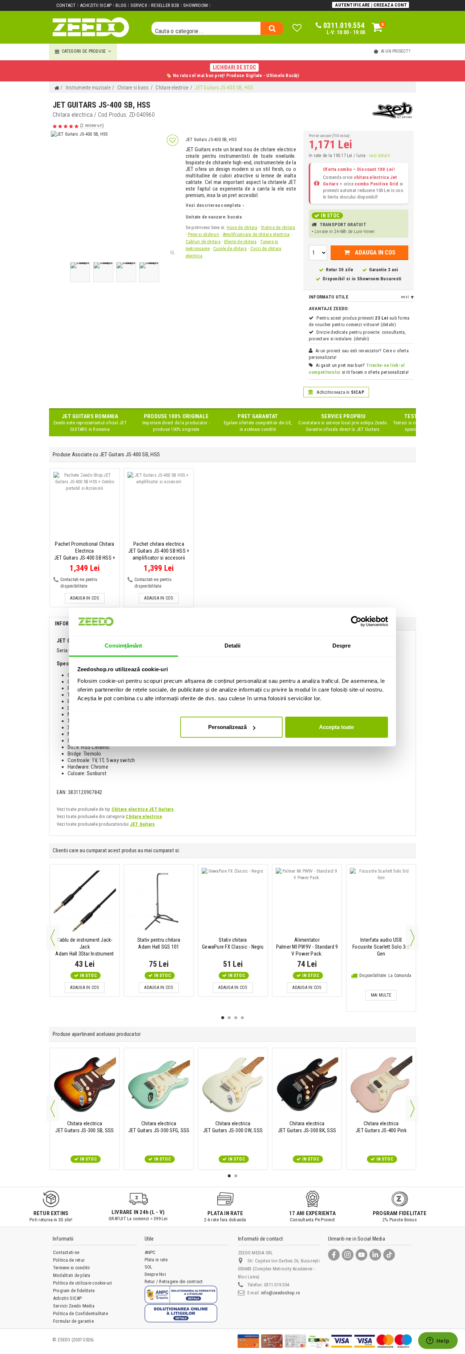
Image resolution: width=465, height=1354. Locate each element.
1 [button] (222, 1017)
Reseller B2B (165, 5)
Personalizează (227, 727)
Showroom (195, 5)
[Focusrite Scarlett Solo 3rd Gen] (381, 901)
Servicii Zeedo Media (73, 1306)
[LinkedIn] (375, 1255)
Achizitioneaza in (339, 392)
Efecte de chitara (240, 241)
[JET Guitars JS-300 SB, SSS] (84, 1084)
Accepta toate (336, 727)
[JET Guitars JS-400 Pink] (381, 1084)
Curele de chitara (230, 248)
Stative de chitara (278, 227)
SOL (149, 1267)
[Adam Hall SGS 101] (159, 901)
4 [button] (242, 1017)
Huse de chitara (242, 227)
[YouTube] (361, 1255)
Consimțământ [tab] (123, 645)
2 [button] (229, 1017)
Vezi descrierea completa (215, 205)
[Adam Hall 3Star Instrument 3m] (84, 901)
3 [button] (235, 1017)
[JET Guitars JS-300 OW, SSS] (233, 1084)
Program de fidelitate (73, 1290)
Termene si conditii (71, 1267)
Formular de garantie (73, 1321)
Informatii (68, 623)
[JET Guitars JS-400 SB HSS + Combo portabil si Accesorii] (84, 505)
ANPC (150, 1252)
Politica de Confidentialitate (80, 1313)
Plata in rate (156, 1259)
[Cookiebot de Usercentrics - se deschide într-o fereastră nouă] (356, 621)
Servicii (138, 5)
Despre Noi (155, 1274)
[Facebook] (334, 1255)
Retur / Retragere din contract (174, 1281)
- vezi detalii (378, 155)
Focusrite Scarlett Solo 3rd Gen (380, 947)
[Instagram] (347, 1255)
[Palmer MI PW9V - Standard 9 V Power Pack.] (307, 901)
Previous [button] (52, 937)
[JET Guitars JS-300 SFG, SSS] (159, 1084)
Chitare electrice (144, 816)
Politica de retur (69, 1260)
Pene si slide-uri (203, 234)
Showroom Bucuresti (379, 278)
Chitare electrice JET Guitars (143, 809)
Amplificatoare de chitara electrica (256, 234)
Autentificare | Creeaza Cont (371, 5)
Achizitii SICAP (96, 5)
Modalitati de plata (71, 1275)
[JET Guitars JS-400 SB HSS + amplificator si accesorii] (159, 505)
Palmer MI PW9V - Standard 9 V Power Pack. (307, 947)
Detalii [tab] (233, 645)
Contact (66, 5)
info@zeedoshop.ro (280, 1292)
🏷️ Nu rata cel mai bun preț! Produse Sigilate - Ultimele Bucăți (232, 71)
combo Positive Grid (377, 184)
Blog (121, 5)
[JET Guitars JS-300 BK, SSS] (307, 1084)
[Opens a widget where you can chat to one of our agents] (438, 1341)
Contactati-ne (66, 1252)
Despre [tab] (341, 645)
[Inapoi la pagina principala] (56, 88)
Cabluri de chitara (203, 241)
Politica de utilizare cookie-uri (82, 1283)
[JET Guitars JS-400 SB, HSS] (80, 272)
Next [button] (412, 937)
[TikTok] (389, 1255)
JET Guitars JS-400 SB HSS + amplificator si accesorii (158, 551)
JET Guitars (142, 824)
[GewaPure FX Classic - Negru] (233, 901)
